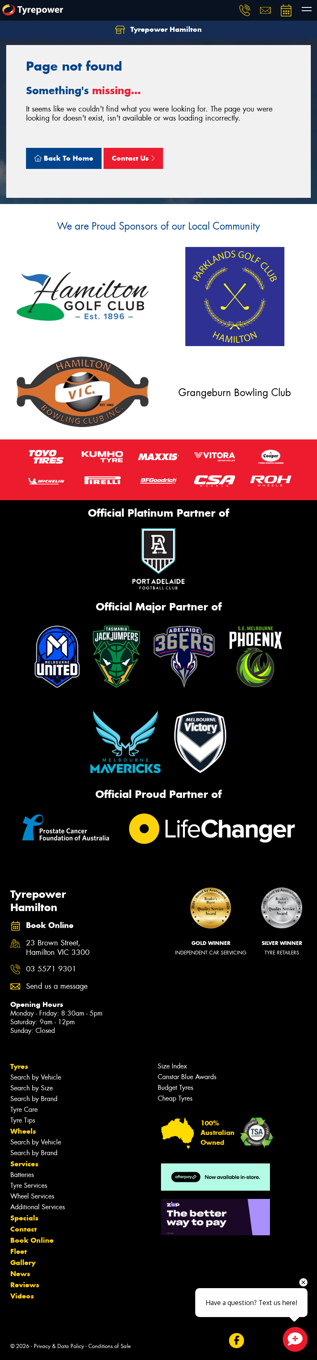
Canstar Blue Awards (187, 1077)
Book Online (32, 1240)
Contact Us (131, 158)
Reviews (24, 1284)
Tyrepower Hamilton (165, 29)
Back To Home (67, 158)
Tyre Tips (22, 1120)
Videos (22, 1296)
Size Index (172, 1066)
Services (24, 1163)
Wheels (23, 1131)
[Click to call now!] (245, 10)
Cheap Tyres (175, 1098)
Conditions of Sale (109, 1346)
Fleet (18, 1251)
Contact (23, 1229)
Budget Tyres (175, 1087)
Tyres (19, 1066)
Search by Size (31, 1088)
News (20, 1273)
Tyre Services (28, 1185)
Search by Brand (33, 1098)
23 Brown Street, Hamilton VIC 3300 (58, 947)
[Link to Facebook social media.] (236, 1340)
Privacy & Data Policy (59, 1346)
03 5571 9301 (51, 969)
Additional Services (37, 1207)
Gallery (22, 1262)
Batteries (22, 1174)
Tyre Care (24, 1109)
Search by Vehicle (35, 1077)
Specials (24, 1217)
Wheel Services (32, 1196)
